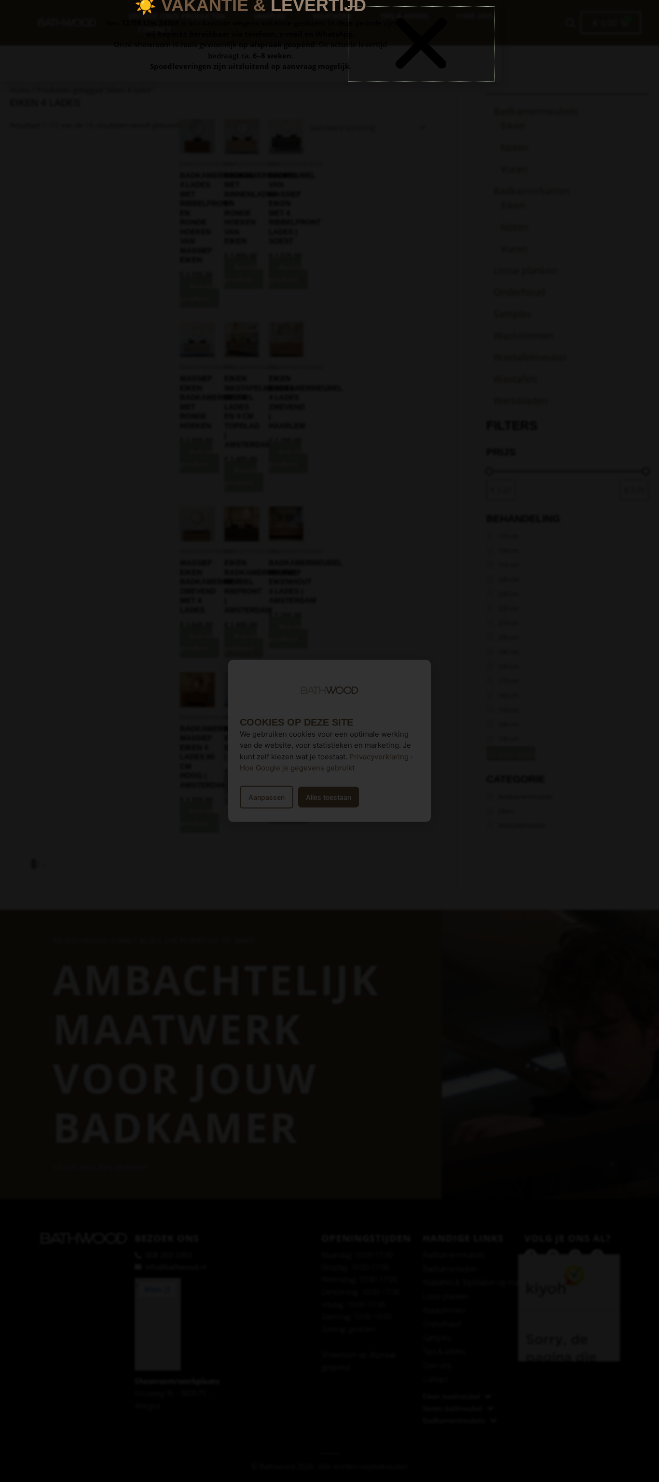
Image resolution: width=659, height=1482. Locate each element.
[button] (421, 44)
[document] (329, 741)
